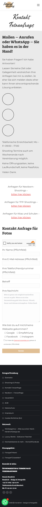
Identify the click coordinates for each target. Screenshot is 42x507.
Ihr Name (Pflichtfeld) (14, 249)
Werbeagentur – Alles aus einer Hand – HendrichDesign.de (20, 430)
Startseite (8, 378)
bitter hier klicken (21, 194)
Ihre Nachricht (10, 290)
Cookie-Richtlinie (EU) (13, 418)
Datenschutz (10, 408)
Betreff (6, 281)
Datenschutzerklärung (21, 340)
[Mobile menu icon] (38, 5)
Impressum (9, 413)
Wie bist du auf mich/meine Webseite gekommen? (17, 327)
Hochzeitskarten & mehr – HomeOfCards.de (22, 442)
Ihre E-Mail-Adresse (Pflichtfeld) (20, 259)
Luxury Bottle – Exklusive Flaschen (18, 437)
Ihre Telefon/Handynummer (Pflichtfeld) (18, 270)
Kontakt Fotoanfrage (13, 388)
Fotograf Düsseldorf (13, 458)
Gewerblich (9, 398)
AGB (6, 403)
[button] (5, 502)
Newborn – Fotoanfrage (14, 393)
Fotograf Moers (11, 453)
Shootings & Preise (12, 383)
